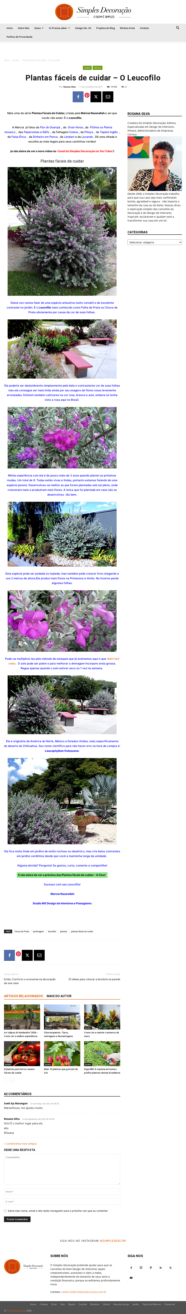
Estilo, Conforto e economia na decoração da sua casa (30, 981)
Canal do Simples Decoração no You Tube (84, 151)
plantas (63, 931)
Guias (37, 28)
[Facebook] (78, 96)
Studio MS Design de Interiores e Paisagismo (62, 903)
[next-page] (12, 1080)
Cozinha (83, 1304)
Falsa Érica (18, 136)
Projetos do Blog (105, 28)
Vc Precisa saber (58, 28)
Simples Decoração (16, 1310)
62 (126, 86)
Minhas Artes (127, 28)
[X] (95, 96)
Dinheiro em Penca (45, 136)
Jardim (16, 60)
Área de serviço (121, 1304)
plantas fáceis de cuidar (82, 931)
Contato (144, 28)
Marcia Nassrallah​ (62, 894)
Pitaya (88, 132)
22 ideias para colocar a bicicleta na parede (94, 979)
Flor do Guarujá (50, 127)
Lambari (69, 136)
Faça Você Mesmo (152, 1304)
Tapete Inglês (109, 132)
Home (33, 1304)
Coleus (73, 132)
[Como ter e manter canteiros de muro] (102, 1016)
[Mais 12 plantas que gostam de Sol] (62, 1053)
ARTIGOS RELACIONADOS (23, 996)
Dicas (54, 1304)
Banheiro (95, 1304)
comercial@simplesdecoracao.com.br (84, 1292)
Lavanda (87, 136)
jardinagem (38, 931)
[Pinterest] (150, 1268)
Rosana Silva (69, 86)
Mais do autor (59, 996)
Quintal (97, 67)
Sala (62, 1304)
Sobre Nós (23, 28)
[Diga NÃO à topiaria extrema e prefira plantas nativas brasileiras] (102, 1053)
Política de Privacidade (19, 36)
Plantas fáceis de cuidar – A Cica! (84, 875)
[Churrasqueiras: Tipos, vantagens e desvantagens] (62, 1016)
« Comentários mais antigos (20, 1143)
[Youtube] (131, 1278)
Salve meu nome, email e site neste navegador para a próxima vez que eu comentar (58, 1210)
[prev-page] (6, 1080)
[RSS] (160, 1268)
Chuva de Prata (22, 931)
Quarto (71, 1304)
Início (10, 28)
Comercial (169, 1304)
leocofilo (52, 931)
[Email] (107, 96)
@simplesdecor (113, 1240)
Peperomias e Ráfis (36, 132)
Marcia (20, 127)
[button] (177, 28)
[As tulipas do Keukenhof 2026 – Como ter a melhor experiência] (22, 1016)
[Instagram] (141, 1267)
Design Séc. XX (83, 28)
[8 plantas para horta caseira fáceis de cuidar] (22, 1053)
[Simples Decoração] (93, 12)
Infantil (106, 1304)
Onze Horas (75, 127)
